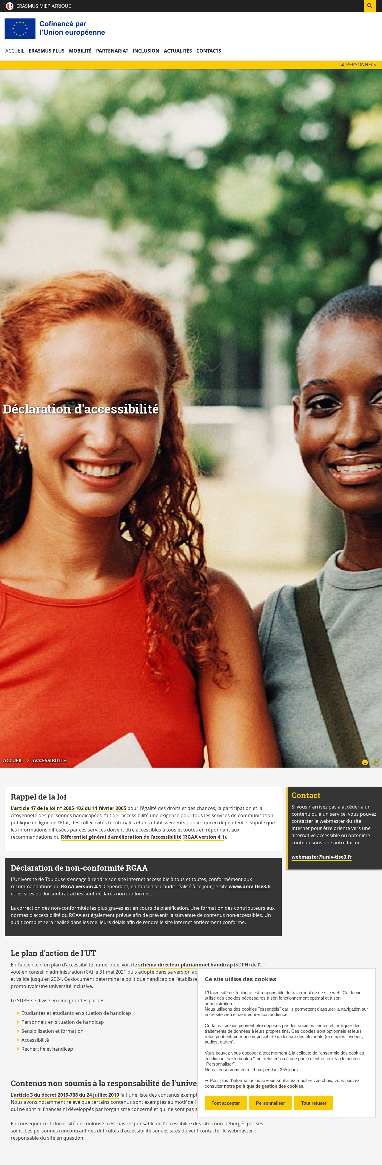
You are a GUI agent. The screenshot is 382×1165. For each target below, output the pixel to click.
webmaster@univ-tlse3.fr (322, 857)
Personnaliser (270, 1103)
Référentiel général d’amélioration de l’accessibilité (121, 837)
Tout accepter (226, 1103)
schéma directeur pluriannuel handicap (185, 964)
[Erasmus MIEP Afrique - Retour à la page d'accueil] (56, 29)
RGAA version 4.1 (204, 837)
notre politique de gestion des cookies (263, 1086)
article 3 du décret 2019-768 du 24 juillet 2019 (66, 1095)
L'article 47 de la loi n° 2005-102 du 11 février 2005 (68, 808)
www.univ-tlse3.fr (250, 886)
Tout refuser (313, 1103)
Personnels (361, 64)
